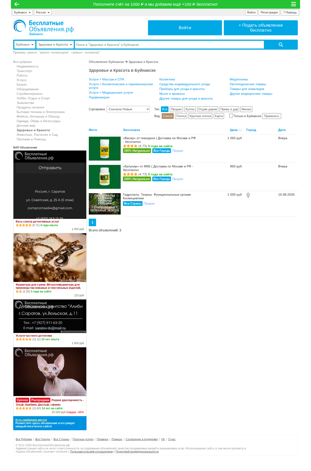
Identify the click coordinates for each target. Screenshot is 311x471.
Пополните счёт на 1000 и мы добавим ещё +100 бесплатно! (155, 4)
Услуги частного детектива (34, 335)
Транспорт (24, 71)
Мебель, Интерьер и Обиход (38, 116)
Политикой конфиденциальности (137, 451)
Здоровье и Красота (33, 130)
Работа (22, 75)
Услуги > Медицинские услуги (111, 92)
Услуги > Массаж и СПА (106, 79)
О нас (172, 439)
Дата (282, 130)
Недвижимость (27, 66)
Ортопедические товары (248, 84)
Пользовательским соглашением (91, 451)
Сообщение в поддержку (142, 439)
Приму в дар (229, 109)
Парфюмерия (99, 97)
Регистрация (269, 12)
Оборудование (28, 89)
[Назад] (17, 4)
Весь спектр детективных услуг (37, 221)
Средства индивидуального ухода (184, 84)
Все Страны (132, 203)
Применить (271, 116)
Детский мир (26, 125)
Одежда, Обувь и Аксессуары (39, 121)
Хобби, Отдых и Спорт (33, 98)
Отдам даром (207, 109)
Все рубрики (22, 62)
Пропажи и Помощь (31, 139)
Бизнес (22, 84)
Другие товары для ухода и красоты (186, 98)
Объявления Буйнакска (106, 62)
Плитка (181, 116)
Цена (234, 130)
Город (251, 130)
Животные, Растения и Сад (37, 134)
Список (168, 116)
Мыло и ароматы (172, 93)
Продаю (176, 109)
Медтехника (239, 79)
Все (164, 109)
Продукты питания (30, 107)
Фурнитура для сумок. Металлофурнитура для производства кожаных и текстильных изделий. (48, 286)
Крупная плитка (200, 116)
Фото (93, 130)
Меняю (246, 109)
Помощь (117, 439)
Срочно (22, 400)
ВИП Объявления (25, 147)
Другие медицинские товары (251, 93)
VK (163, 439)
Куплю (190, 109)
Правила (102, 439)
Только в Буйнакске (247, 116)
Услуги (21, 80)
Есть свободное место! (31, 420)
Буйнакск (20, 12)
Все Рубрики (24, 439)
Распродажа (40, 400)
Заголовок (131, 130)
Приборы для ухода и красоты (182, 89)
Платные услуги (83, 439)
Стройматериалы (30, 93)
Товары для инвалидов (247, 89)
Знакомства (25, 103)
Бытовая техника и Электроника (41, 112)
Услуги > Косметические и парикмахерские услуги (121, 86)
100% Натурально (137, 150)
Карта (219, 116)
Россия (42, 12)
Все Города (161, 150)
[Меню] (294, 4)
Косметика (167, 79)
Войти (251, 12)
